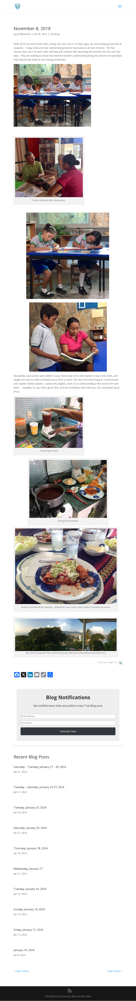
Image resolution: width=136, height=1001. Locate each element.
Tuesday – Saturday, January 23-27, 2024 (39, 787)
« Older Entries (21, 971)
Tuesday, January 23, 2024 (30, 807)
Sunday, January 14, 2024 (29, 909)
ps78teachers (24, 34)
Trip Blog (54, 34)
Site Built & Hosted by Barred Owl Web (68, 996)
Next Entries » (114, 971)
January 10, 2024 (24, 950)
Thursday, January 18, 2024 (30, 848)
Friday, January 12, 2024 (28, 930)
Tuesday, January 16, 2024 (30, 889)
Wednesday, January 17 (28, 869)
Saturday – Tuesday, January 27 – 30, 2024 (40, 767)
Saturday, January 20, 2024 (30, 828)
